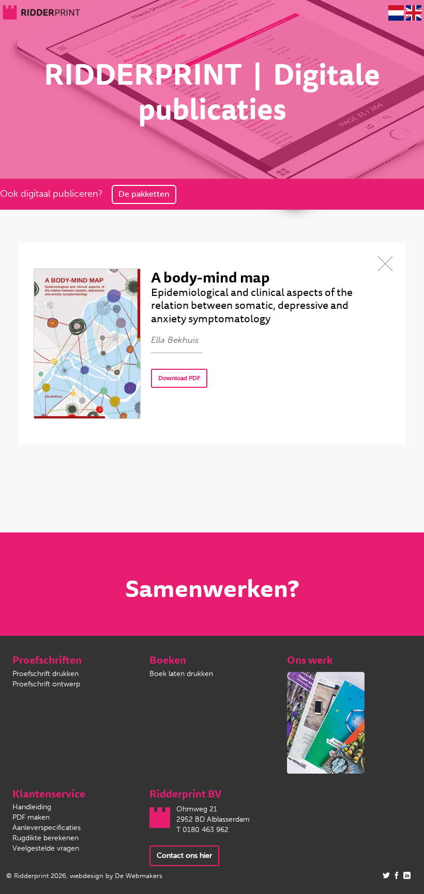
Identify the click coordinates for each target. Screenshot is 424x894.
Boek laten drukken (181, 673)
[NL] (396, 12)
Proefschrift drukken (45, 673)
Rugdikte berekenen (45, 838)
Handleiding (31, 807)
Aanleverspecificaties (46, 827)
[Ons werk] (326, 722)
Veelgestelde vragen (45, 848)
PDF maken (31, 817)
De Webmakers (138, 876)
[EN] (413, 12)
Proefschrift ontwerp (46, 684)
